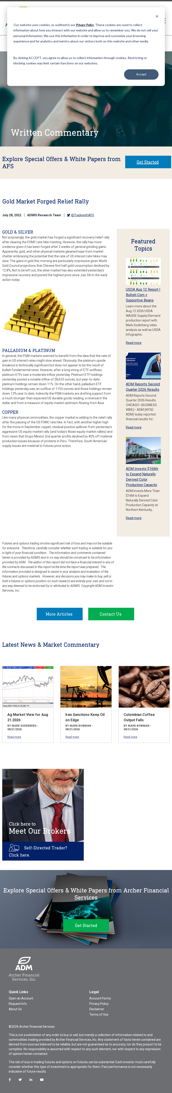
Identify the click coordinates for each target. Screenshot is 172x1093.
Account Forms (100, 998)
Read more (134, 343)
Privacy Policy (99, 1004)
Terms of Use (98, 1014)
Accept (141, 74)
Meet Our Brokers (40, 828)
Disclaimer (96, 1009)
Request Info (18, 1004)
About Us (15, 1009)
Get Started (148, 162)
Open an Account (21, 998)
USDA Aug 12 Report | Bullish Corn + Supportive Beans (143, 294)
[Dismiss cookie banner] (157, 16)
